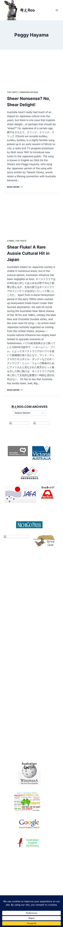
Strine (10, 241)
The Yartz (12, 92)
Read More (15, 187)
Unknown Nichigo (28, 92)
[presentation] (31, 68)
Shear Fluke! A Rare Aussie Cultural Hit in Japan (28, 253)
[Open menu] (56, 10)
